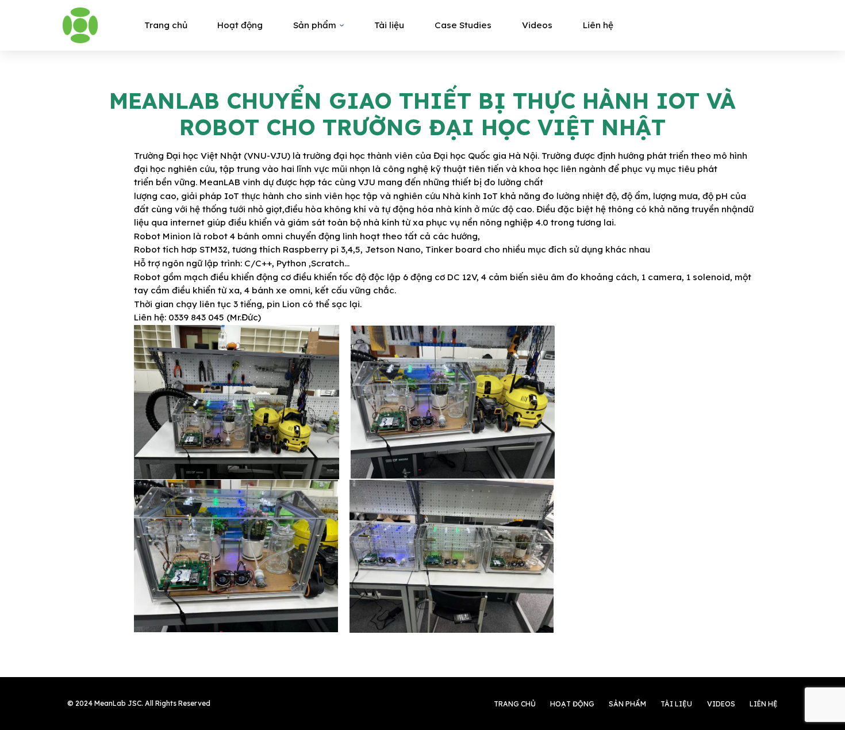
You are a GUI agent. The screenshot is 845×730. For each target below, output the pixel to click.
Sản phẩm (314, 25)
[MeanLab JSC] (80, 25)
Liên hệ (598, 25)
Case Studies (463, 25)
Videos (537, 25)
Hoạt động (240, 25)
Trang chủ (165, 25)
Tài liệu (389, 25)
